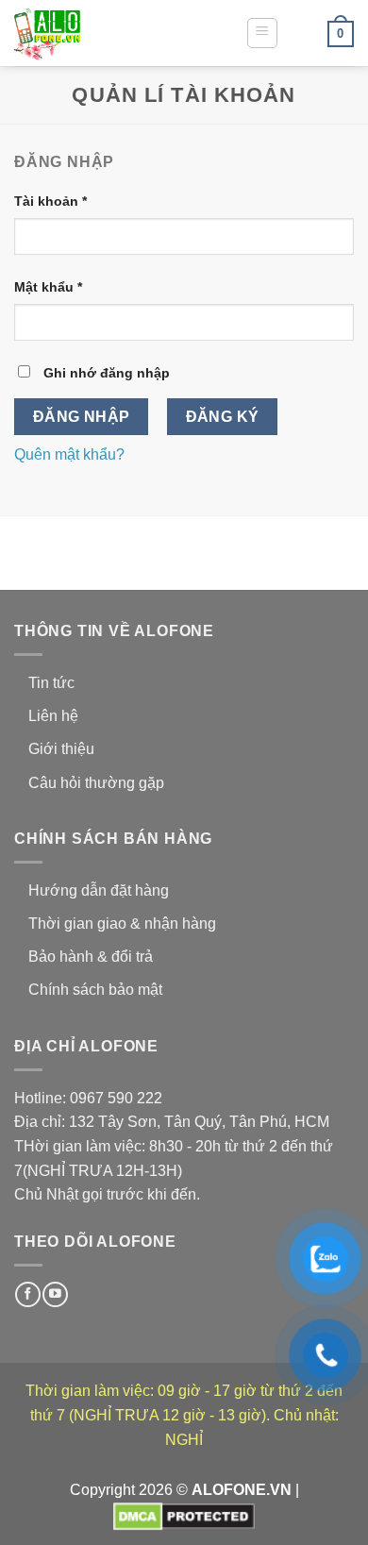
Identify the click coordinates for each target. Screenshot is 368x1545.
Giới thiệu (61, 749)
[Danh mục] (262, 33)
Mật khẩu (48, 286)
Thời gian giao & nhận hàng (122, 923)
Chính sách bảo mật (95, 990)
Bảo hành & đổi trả (90, 957)
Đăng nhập (81, 417)
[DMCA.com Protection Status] (184, 1515)
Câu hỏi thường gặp (96, 783)
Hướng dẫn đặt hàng (98, 890)
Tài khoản (50, 201)
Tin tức (51, 683)
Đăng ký (222, 417)
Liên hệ (53, 716)
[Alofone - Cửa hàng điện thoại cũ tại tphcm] (108, 33)
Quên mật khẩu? (69, 454)
